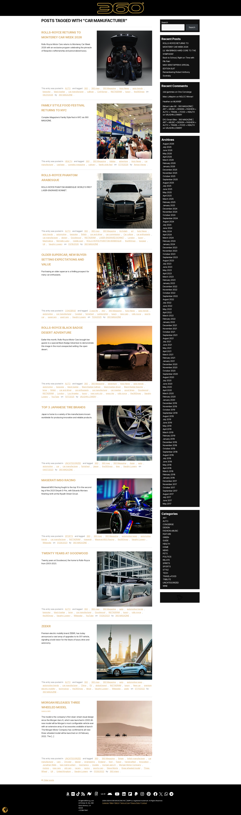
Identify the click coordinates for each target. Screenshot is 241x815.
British (84, 234)
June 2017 (167, 500)
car (57, 466)
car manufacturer (76, 91)
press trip (110, 393)
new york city (96, 393)
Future (118, 761)
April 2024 (167, 234)
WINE (165, 586)
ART (165, 518)
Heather (166, 101)
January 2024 (169, 244)
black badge (59, 91)
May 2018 (167, 465)
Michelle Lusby (62, 241)
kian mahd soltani (67, 765)
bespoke (46, 91)
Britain (121, 758)
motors (46, 768)
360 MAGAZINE (65, 95)
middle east (78, 241)
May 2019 (167, 426)
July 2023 (167, 263)
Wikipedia (47, 542)
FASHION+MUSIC (170, 531)
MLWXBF (177, 101)
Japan (96, 466)
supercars (52, 317)
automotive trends (135, 609)
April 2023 (167, 273)
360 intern (114, 771)
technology (64, 688)
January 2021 (169, 361)
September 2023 (170, 257)
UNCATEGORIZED (73, 463)
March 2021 (168, 354)
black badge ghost (112, 387)
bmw (45, 390)
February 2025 (169, 202)
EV (91, 685)
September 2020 (170, 374)
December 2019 (170, 403)
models (95, 765)
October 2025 (169, 176)
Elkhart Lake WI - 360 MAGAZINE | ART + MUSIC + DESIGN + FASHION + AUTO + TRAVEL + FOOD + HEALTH (179, 109)
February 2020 (169, 396)
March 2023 (168, 276)
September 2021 (170, 335)
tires (118, 466)
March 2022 (168, 315)
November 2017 (170, 484)
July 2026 (167, 147)
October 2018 (169, 448)
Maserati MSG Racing (58, 480)
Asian (132, 463)
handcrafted (130, 761)
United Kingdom (64, 771)
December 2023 (170, 247)
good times (129, 390)
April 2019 (167, 429)
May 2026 (167, 153)
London (131, 237)
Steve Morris (112, 768)
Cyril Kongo (102, 91)
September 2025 (170, 179)
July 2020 (167, 380)
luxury (127, 91)
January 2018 (169, 477)
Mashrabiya (48, 241)
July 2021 (167, 341)
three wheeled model (131, 768)
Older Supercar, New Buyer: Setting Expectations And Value (64, 259)
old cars (67, 768)
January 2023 (169, 283)
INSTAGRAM (116, 91)
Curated (78, 314)
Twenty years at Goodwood (64, 553)
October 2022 (169, 293)
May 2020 (167, 387)
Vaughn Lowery (55, 244)
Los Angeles (73, 393)
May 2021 (167, 348)
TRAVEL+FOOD (169, 576)
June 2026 (167, 150)
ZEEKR (46, 626)
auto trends (138, 88)
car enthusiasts (143, 234)
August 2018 (168, 455)
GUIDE (165, 540)
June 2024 (167, 228)
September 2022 (170, 296)
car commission (113, 234)
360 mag (95, 88)
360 (86, 88)
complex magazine (76, 164)
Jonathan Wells (49, 765)
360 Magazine (109, 88)
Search (165, 22)
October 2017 (169, 487)
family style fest (105, 164)
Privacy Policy (135, 803)
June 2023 (167, 267)
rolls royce (136, 314)
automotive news (129, 536)
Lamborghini (102, 314)
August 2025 (168, 182)
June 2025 (167, 189)
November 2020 (170, 367)
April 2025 (167, 195)
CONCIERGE (70, 310)
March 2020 (168, 393)
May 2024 (167, 231)
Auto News (124, 88)
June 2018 (167, 461)
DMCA (117, 803)
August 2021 (168, 338)
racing (87, 768)
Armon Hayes (140, 164)
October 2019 (169, 409)
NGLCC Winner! (186, 96)
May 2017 (167, 503)
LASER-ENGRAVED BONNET (111, 237)
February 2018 (169, 474)
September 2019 (170, 413)
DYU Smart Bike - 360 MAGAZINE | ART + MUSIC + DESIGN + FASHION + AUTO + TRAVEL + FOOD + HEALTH (179, 122)
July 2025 (167, 186)
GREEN (166, 537)
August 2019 (168, 416)
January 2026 (169, 166)
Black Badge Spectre (133, 387)
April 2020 (167, 390)
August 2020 (168, 377)
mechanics (84, 765)
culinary (91, 164)
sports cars (98, 768)
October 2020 (169, 370)
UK (44, 244)
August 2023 (168, 260)
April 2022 (167, 312)
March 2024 (168, 237)
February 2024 (169, 241)
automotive (61, 234)
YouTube (55, 396)
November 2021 (170, 328)
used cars (64, 317)
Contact (144, 803)
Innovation (144, 761)
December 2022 (170, 286)
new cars (124, 314)
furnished (89, 314)
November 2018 (170, 445)
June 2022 (167, 306)
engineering (89, 761)
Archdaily (123, 231)
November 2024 (170, 212)
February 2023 (169, 280)
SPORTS (69, 536)
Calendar (105, 803)
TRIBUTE (167, 579)
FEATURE (167, 534)
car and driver (96, 234)
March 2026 (168, 160)
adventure (123, 161)
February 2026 (169, 163)
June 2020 (167, 383)
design (64, 237)
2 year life (93, 310)
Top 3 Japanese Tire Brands (63, 407)
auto (140, 463)
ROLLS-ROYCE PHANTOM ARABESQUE (104, 241)
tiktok (88, 688)
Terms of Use (125, 803)
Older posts (48, 780)
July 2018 (167, 458)
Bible (111, 803)
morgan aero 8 (109, 765)
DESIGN (166, 527)
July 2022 (167, 302)
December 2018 (170, 442)
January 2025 (169, 205)
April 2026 (167, 157)
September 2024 (170, 218)
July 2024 (167, 225)
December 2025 (170, 169)
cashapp (61, 164)
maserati (88, 539)
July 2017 (167, 497)
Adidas (112, 161)
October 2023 (169, 254)
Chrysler (67, 761)
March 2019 (168, 432)
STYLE (166, 569)
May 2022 (167, 309)
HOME (165, 547)
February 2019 (169, 435)
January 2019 (169, 439)
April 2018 (167, 468)
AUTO (68, 88)
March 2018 (168, 471)
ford (110, 761)
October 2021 (169, 332)
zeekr (126, 688)
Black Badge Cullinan (91, 387)
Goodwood (76, 237)
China (83, 685)
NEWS (165, 550)
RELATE (166, 560)
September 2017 (170, 491)
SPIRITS (166, 563)
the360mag (139, 91)
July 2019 (167, 419)
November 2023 (170, 251)
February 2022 (169, 319)
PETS (165, 553)
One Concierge (185, 92)
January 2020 (169, 400)
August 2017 (168, 494)
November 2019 (170, 406)
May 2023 (167, 270)
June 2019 (167, 422)
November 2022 (170, 289)
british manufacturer (136, 758)
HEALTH (68, 161)
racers (78, 768)
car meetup (116, 390)
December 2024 (170, 208)
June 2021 (167, 345)
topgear (142, 241)
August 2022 (168, 299)
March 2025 (168, 199)
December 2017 (170, 481)
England (101, 761)
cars (59, 761)
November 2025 (170, 173)
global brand (101, 685)
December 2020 (170, 364)
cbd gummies (169, 92)
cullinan (90, 91)
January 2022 (169, 322)
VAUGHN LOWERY (88, 396)
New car (137, 685)
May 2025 (167, 192)
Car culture (128, 234)
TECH (165, 573)
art (132, 231)
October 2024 (169, 215)
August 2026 (168, 143)
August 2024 (168, 221)
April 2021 (167, 351)
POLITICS (167, 556)
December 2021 (170, 325)
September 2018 (170, 452)
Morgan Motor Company (130, 765)
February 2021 (169, 358)
